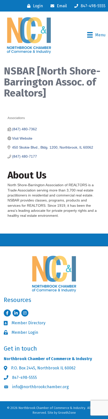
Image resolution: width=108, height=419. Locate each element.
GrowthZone (67, 412)
